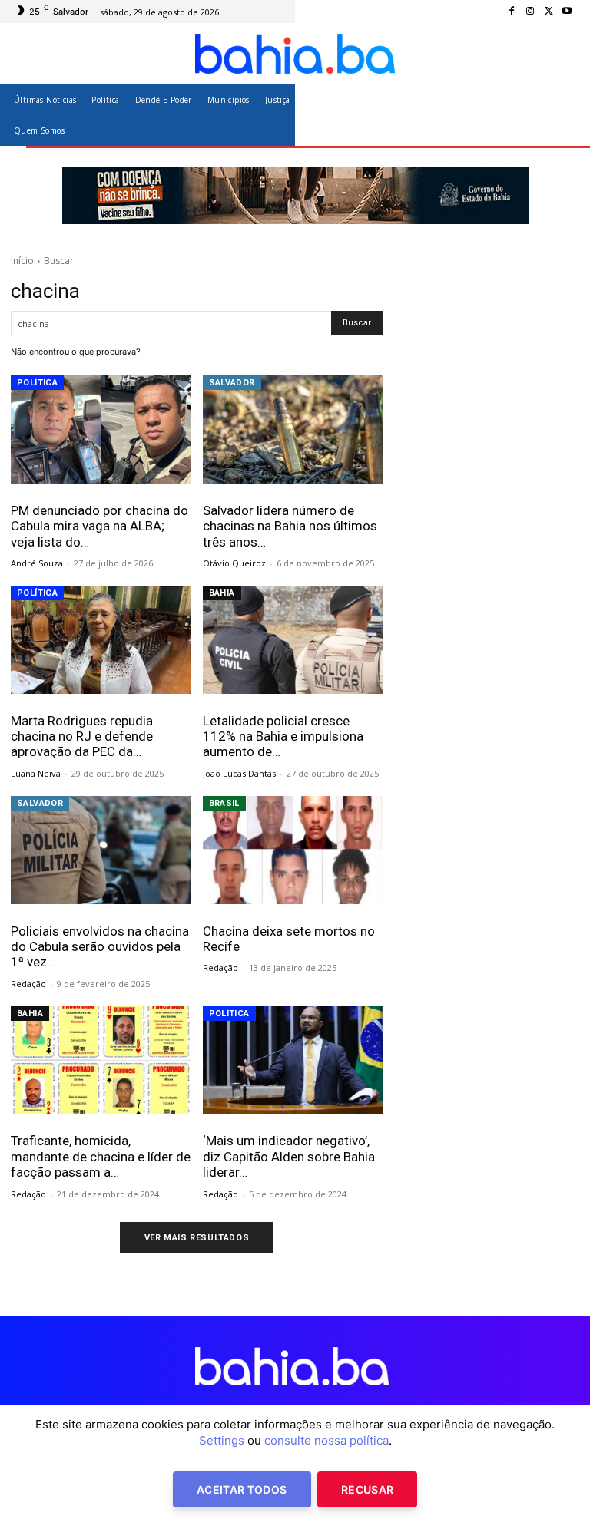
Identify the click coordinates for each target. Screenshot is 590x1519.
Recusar (367, 1489)
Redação (28, 983)
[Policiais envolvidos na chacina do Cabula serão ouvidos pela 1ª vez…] (101, 850)
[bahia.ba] (295, 54)
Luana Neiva (36, 773)
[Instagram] (530, 11)
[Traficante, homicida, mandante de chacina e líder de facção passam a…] (101, 1060)
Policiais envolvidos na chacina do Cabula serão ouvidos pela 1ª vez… (100, 946)
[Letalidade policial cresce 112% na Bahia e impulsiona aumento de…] (293, 640)
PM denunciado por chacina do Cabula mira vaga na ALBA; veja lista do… (99, 526)
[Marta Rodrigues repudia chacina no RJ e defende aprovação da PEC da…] (101, 640)
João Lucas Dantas (239, 773)
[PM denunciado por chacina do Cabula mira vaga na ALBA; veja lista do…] (101, 429)
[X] (548, 11)
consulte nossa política (326, 1440)
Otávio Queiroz (234, 563)
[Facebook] (511, 11)
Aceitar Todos (242, 1489)
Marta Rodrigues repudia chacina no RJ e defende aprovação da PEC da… (82, 736)
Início (22, 260)
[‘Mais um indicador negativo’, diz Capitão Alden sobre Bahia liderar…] (293, 1060)
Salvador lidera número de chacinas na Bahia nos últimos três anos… (290, 526)
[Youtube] (567, 11)
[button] (561, 115)
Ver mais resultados (196, 1238)
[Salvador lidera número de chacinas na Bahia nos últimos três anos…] (293, 429)
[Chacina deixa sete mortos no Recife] (293, 850)
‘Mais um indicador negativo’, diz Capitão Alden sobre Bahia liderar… (289, 1156)
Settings (221, 1440)
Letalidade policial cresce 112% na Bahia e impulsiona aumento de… (283, 736)
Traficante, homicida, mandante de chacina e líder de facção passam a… (101, 1156)
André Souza (37, 563)
